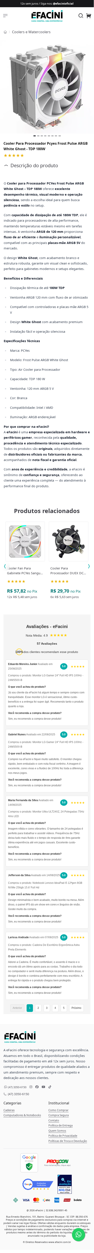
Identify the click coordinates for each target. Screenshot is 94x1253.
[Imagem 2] (38, 135)
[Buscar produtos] (81, 16)
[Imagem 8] (59, 135)
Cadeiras (9, 1110)
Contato (53, 1120)
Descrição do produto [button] (33, 165)
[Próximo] (90, 87)
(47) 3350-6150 (18, 1094)
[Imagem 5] (49, 135)
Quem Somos (57, 1131)
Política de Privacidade (62, 1136)
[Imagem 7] (56, 135)
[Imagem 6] (52, 135)
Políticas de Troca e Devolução (67, 1141)
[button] (88, 16)
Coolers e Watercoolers (31, 32)
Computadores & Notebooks (22, 1115)
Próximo (76, 1007)
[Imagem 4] (45, 135)
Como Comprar (58, 1110)
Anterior (17, 1007)
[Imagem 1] (34, 135)
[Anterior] (4, 87)
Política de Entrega (60, 1125)
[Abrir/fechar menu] (5, 15)
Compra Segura (58, 1115)
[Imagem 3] (42, 135)
